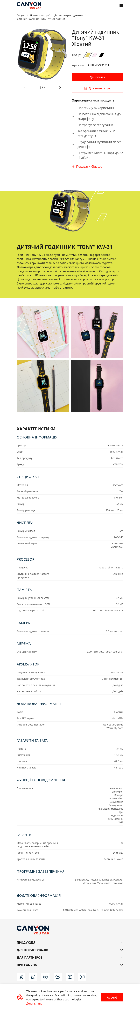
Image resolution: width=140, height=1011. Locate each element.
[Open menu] (121, 5)
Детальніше (34, 1003)
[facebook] (21, 977)
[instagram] (82, 977)
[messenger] (58, 977)
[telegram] (45, 977)
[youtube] (70, 977)
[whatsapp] (33, 977)
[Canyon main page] (29, 5)
